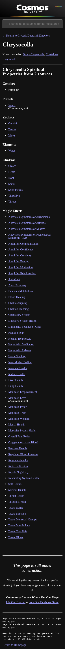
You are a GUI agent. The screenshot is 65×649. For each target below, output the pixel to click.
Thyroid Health (17, 501)
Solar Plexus (15, 189)
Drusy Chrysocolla (33, 54)
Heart (11, 172)
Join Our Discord (15, 602)
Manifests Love (17, 398)
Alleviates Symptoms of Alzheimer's (29, 217)
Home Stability (16, 356)
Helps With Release (19, 350)
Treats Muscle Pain (19, 525)
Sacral (11, 184)
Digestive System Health (22, 320)
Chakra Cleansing (18, 309)
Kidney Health (16, 374)
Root (11, 178)
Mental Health (16, 424)
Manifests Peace (17, 406)
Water (11, 150)
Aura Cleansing (17, 285)
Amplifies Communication (23, 243)
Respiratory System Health (23, 478)
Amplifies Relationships (22, 273)
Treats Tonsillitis (17, 531)
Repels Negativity (18, 472)
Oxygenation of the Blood (23, 442)
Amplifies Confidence (20, 249)
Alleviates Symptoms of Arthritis (27, 223)
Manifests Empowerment (22, 392)
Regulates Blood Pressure (23, 454)
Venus (11, 105)
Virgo (11, 135)
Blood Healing (16, 297)
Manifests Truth (17, 412)
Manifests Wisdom (18, 418)
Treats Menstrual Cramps (22, 519)
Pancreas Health (17, 448)
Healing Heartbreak (19, 338)
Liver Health (15, 380)
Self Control (15, 484)
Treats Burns (15, 507)
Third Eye (14, 195)
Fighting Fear (16, 332)
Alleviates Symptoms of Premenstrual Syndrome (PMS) (29, 236)
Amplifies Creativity (19, 255)
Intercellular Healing (20, 362)
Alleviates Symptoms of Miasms (26, 229)
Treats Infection (17, 513)
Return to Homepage (14, 645)
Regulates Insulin (18, 460)
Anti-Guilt (14, 279)
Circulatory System (19, 314)
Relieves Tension (18, 466)
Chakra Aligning (17, 303)
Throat (12, 201)
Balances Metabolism (20, 291)
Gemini (12, 123)
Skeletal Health (17, 489)
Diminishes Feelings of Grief (24, 326)
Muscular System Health (22, 430)
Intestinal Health (17, 368)
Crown (12, 166)
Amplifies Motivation (20, 267)
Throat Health (16, 495)
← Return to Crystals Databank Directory (26, 35)
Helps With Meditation (21, 344)
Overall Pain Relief (19, 436)
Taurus (12, 129)
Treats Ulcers (15, 537)
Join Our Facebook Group (44, 602)
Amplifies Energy (18, 261)
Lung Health (15, 386)
